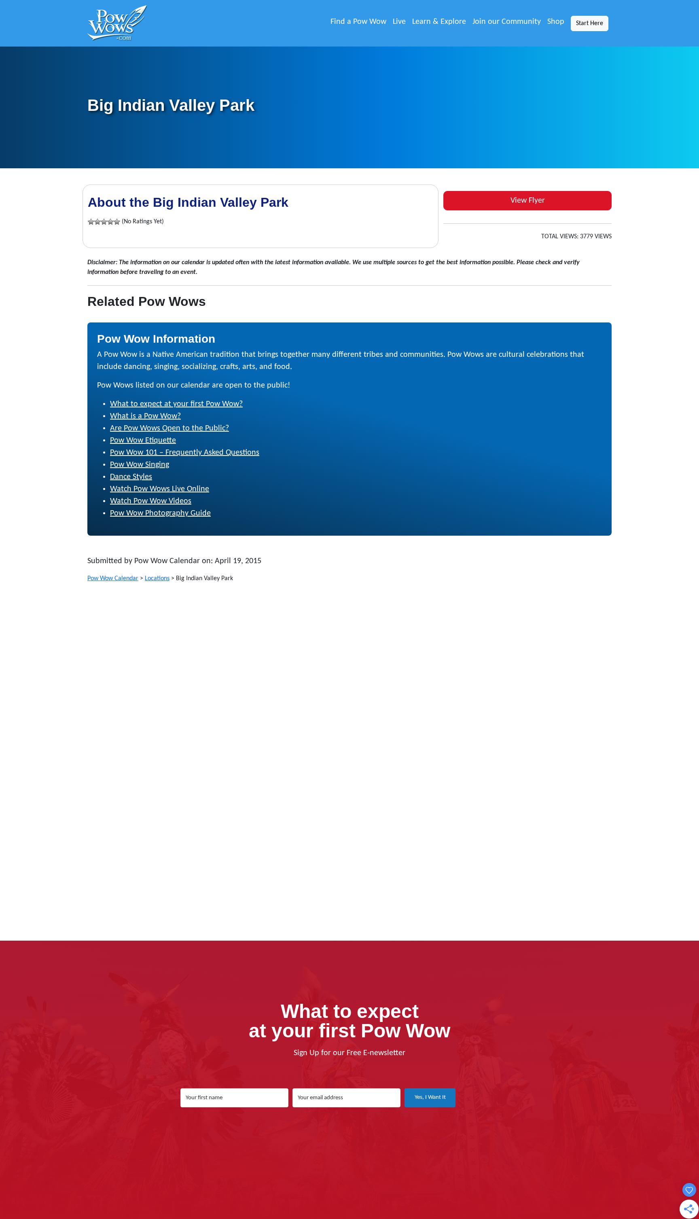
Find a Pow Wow (358, 22)
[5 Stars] (117, 221)
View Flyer (527, 201)
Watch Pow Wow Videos (150, 501)
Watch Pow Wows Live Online (159, 489)
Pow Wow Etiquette (143, 441)
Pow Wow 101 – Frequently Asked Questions (184, 453)
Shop (555, 22)
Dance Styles (131, 477)
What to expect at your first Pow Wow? (176, 404)
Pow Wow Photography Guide (160, 513)
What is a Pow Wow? (145, 416)
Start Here (589, 23)
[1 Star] (91, 221)
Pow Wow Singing (139, 465)
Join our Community (506, 22)
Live (399, 22)
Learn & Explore (439, 22)
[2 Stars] (97, 221)
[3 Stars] (104, 221)
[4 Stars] (110, 221)
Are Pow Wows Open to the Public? (169, 428)
